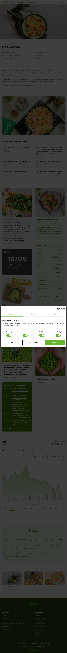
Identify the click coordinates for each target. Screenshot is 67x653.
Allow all (54, 342)
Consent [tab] (11, 314)
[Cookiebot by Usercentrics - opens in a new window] (57, 309)
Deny (12, 342)
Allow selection (33, 342)
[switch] (25, 335)
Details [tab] (33, 314)
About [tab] (55, 314)
